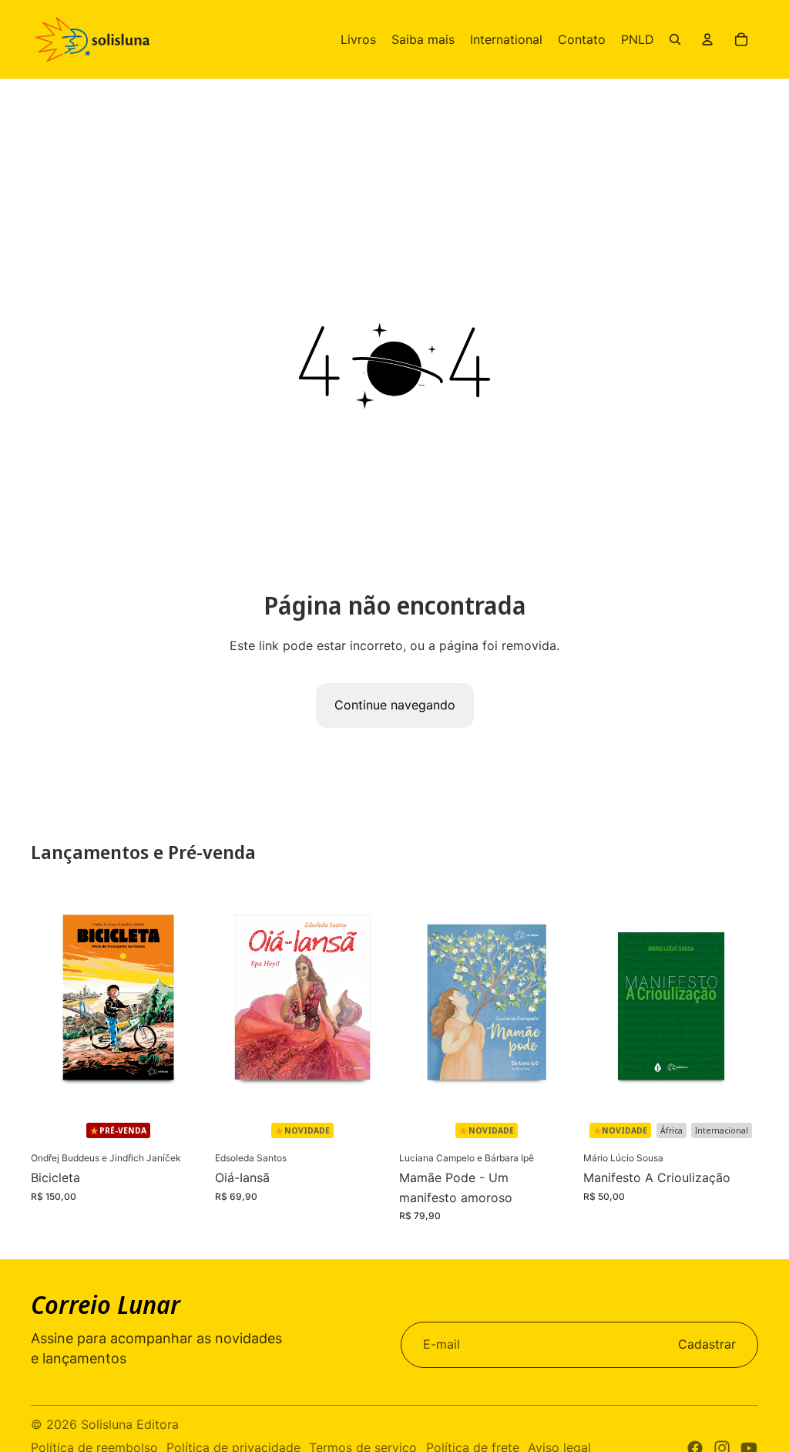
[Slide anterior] (43, 999)
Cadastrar (707, 1344)
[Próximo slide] (194, 999)
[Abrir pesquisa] (675, 39)
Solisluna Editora (130, 1424)
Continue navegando (394, 705)
